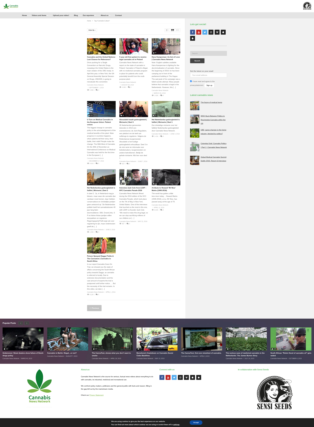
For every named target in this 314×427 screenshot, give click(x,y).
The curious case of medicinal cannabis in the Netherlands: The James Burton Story (245, 354)
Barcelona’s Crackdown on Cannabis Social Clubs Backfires (155, 354)
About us (104, 15)
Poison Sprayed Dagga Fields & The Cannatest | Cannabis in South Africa (100, 258)
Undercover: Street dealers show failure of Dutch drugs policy (23, 354)
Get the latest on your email (201, 71)
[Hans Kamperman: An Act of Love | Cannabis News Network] (166, 46)
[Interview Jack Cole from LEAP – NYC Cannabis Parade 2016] (133, 177)
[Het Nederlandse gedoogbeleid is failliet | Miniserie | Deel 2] (101, 177)
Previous (95, 308)
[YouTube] (198, 32)
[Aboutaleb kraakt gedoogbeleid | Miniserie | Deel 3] (133, 109)
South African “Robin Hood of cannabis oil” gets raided (290, 354)
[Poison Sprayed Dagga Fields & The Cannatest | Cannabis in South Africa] (101, 245)
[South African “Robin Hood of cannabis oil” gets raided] (290, 339)
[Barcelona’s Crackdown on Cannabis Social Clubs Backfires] (157, 339)
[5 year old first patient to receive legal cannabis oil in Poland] (133, 46)
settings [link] (176, 424)
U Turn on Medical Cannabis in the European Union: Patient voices (100, 122)
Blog (76, 15)
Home (24, 15)
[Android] (192, 38)
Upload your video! (61, 15)
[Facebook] (192, 32)
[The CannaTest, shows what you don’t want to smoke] (112, 339)
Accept (196, 422)
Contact (118, 15)
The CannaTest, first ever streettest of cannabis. (201, 353)
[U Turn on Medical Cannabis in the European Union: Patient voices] (101, 109)
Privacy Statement (96, 395)
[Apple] (223, 32)
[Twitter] (204, 32)
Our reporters (88, 15)
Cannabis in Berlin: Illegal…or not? (62, 353)
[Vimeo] (217, 32)
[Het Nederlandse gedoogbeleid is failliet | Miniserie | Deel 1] (166, 109)
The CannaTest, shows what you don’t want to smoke (111, 354)
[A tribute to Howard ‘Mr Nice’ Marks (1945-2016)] (166, 177)
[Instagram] (211, 32)
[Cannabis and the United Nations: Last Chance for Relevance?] (101, 46)
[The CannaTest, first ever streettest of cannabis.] (201, 339)
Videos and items (39, 15)
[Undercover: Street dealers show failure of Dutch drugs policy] (23, 339)
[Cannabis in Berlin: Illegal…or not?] (67, 339)
